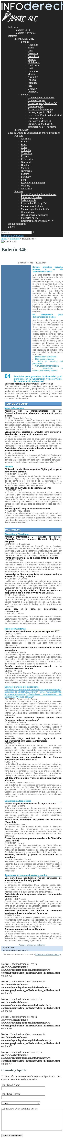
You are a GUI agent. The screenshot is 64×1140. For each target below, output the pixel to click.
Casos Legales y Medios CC (42, 103)
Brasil (31, 47)
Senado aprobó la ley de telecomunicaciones (27, 508)
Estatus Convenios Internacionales (38, 194)
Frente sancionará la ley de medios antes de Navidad (31, 558)
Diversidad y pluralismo (45, 357)
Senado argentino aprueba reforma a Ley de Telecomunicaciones (47, 269)
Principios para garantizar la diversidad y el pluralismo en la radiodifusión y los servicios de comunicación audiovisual (38, 379)
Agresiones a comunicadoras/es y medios (47, 369)
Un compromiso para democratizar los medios (47, 316)
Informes (12, 35)
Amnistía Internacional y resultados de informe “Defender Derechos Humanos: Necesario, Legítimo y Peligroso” (33, 539)
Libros (11, 226)
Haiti (30, 68)
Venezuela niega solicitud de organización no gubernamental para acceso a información (33, 739)
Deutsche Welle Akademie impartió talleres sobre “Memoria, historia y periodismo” (33, 718)
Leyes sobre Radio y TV (34, 203)
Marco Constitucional (32, 206)
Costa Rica (33, 56)
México (31, 74)
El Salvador (34, 62)
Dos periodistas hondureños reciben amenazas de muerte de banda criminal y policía (33, 879)
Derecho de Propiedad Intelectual (45, 115)
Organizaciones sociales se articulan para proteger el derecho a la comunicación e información (33, 433)
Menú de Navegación (12, 235)
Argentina (33, 44)
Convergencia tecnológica (47, 366)
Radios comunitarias (44, 359)
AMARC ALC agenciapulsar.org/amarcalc (15, 948)
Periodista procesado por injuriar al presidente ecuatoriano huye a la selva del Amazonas (33, 911)
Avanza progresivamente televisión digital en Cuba (30, 803)
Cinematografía (35, 106)
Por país (25, 41)
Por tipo (18, 191)
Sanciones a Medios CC (40, 121)
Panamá (25, 173)
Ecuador (32, 59)
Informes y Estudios (31, 197)
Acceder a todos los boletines (32, 945)
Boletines (13, 27)
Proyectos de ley (29, 217)
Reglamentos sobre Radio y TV (37, 220)
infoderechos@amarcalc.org (48, 954)
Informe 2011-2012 (24, 38)
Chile (30, 50)
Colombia (33, 53)
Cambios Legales (36, 100)
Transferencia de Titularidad (42, 126)
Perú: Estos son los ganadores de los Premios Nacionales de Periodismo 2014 (33, 758)
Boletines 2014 (22, 30)
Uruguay (32, 88)
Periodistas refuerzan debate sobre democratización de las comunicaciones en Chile (33, 449)
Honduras (33, 71)
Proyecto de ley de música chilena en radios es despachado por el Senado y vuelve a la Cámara (33, 591)
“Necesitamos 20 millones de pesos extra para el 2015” (33, 631)
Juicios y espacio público (40, 112)
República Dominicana (33, 182)
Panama (32, 79)
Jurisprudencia (28, 200)
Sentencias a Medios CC (40, 124)
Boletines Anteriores (24, 32)
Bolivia (25, 141)
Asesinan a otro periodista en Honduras (25, 929)
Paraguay (32, 82)
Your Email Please (10, 1094)
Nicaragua (33, 77)
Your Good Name (10, 1085)
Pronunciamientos (17, 223)
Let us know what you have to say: (19, 1108)
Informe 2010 (21, 129)
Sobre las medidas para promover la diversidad (29, 384)
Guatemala (33, 65)
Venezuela (33, 91)
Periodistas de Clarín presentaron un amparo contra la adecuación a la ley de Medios (33, 575)
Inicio (4, 238)
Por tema (25, 94)
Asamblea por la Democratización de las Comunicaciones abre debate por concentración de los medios (33, 413)
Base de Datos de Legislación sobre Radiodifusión (34, 132)
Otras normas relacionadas (34, 215)
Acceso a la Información (40, 109)
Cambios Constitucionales (41, 97)
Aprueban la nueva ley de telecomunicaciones (28, 488)
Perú (30, 85)
